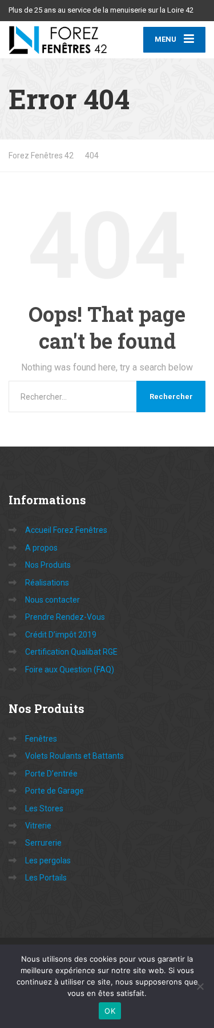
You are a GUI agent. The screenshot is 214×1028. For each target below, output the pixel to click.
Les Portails (46, 877)
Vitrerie (38, 825)
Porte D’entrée (51, 773)
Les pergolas (48, 860)
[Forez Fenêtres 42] (58, 39)
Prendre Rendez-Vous (65, 616)
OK (109, 1010)
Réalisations (47, 582)
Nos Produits (48, 564)
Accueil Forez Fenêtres (66, 530)
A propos (41, 547)
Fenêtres (41, 738)
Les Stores (44, 808)
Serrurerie (43, 842)
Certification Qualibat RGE (71, 651)
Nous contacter (52, 599)
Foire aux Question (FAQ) (69, 669)
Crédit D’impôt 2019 (60, 634)
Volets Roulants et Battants (74, 755)
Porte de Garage (54, 790)
